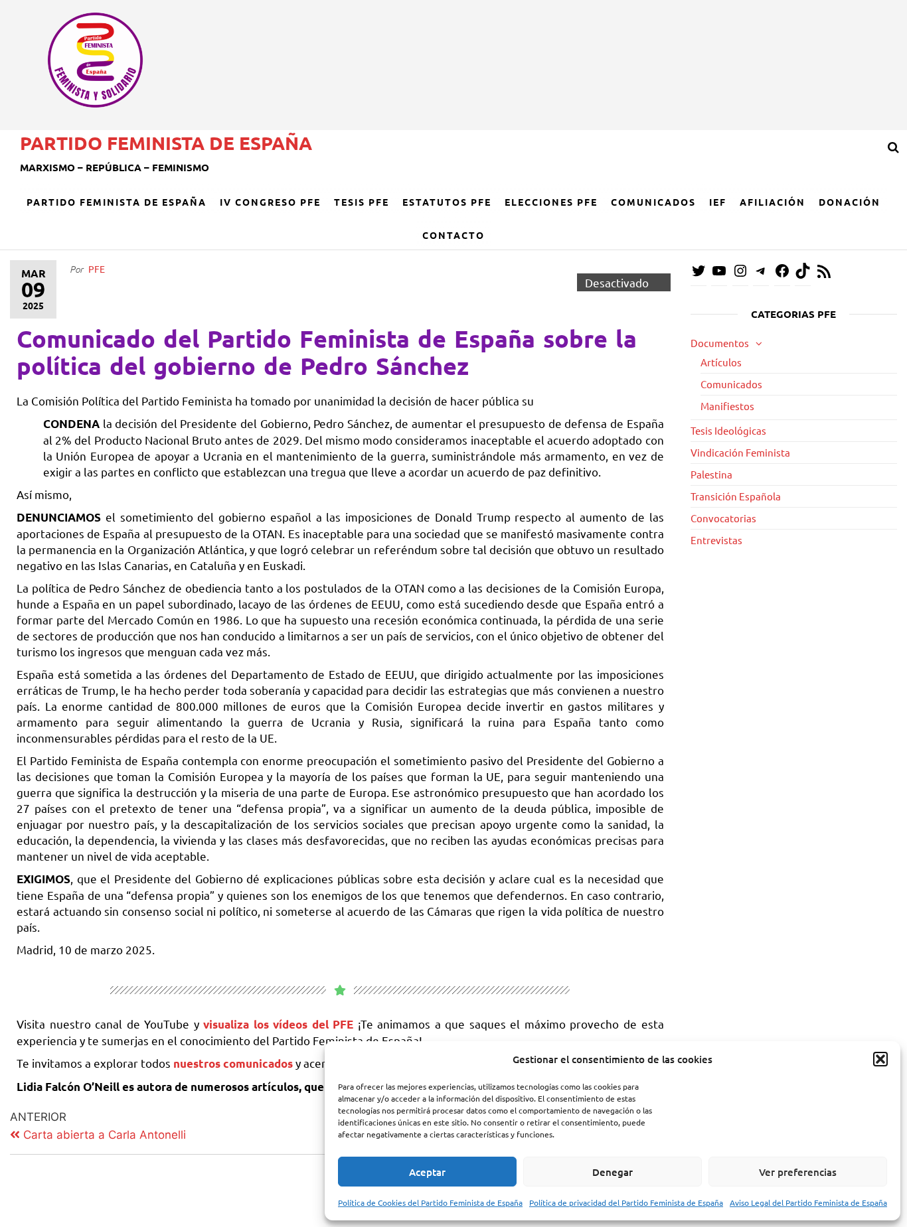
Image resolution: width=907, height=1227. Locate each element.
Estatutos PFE (446, 202)
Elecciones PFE (551, 202)
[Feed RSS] (824, 275)
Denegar (612, 1172)
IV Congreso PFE (270, 202)
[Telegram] (761, 274)
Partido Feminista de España (166, 142)
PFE (96, 269)
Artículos (721, 362)
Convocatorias (723, 518)
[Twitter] (698, 274)
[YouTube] (719, 274)
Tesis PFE (361, 202)
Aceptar (427, 1172)
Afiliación (772, 202)
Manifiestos (727, 405)
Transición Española (736, 496)
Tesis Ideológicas (728, 430)
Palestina (711, 474)
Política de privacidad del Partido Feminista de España (626, 1202)
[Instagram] (740, 274)
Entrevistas (716, 540)
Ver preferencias (798, 1172)
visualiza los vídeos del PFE (280, 1024)
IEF (717, 202)
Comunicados (653, 202)
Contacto (453, 235)
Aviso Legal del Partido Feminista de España (808, 1202)
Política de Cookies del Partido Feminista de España (430, 1202)
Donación (849, 202)
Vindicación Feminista (740, 452)
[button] (880, 1059)
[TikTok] (803, 274)
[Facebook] (782, 274)
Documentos (720, 342)
